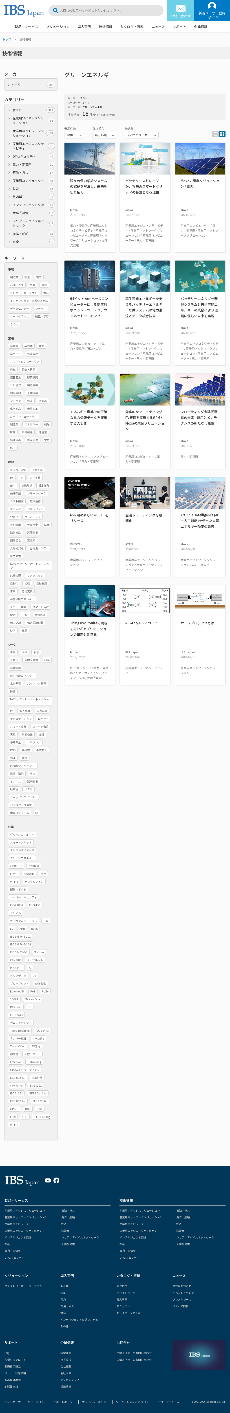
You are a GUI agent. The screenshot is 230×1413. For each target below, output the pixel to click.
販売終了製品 (12, 1366)
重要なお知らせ (181, 1286)
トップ (6, 39)
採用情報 (65, 1386)
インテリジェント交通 (33, 205)
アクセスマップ (69, 1380)
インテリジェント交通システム (79, 1319)
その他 (64, 1326)
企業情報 (201, 26)
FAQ (6, 1353)
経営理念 (65, 1353)
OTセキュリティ (33, 156)
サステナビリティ (169, 1402)
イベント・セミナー (184, 1292)
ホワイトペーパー (127, 1292)
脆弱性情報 (11, 1386)
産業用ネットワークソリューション (33, 133)
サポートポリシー (64, 1402)
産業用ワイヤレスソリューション (33, 120)
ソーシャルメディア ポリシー (133, 1402)
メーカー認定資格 (15, 1373)
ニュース (158, 26)
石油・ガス (33, 172)
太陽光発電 (33, 213)
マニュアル (123, 1306)
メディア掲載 (180, 1306)
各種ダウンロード (15, 1359)
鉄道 (33, 188)
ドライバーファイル (129, 1313)
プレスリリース (181, 1299)
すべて (33, 110)
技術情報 (105, 26)
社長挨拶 (65, 1359)
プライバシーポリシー (95, 1402)
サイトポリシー (37, 1402)
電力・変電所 (33, 164)
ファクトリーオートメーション (23, 1286)
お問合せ (123, 1342)
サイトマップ (12, 1402)
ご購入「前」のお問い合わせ (134, 1353)
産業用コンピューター (33, 180)
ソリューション (58, 26)
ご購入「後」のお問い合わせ (134, 1359)
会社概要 (65, 1366)
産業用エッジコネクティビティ (33, 146)
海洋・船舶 (33, 233)
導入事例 (84, 26)
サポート (179, 26)
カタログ (122, 1286)
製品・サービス (26, 26)
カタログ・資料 (132, 26)
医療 (33, 241)
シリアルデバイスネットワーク (33, 223)
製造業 (33, 196)
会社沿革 (65, 1373)
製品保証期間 (12, 1380)
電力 (63, 1299)
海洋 (63, 1313)
